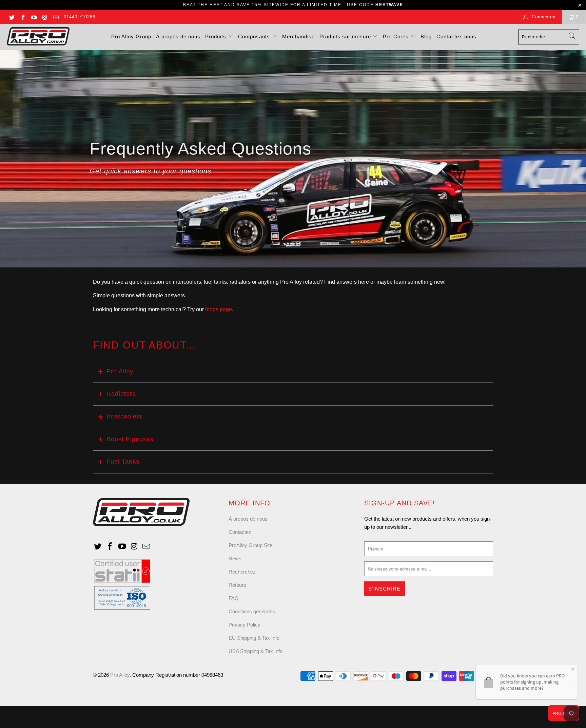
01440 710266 (79, 16)
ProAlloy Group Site (250, 545)
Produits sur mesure (346, 36)
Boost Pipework (130, 439)
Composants (255, 36)
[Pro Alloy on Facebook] (22, 16)
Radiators (121, 393)
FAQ (234, 598)
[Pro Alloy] (38, 36)
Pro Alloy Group (131, 36)
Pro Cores (396, 36)
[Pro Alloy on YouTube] (34, 16)
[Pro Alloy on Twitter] (11, 16)
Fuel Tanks (122, 461)
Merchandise (298, 36)
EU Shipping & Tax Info (254, 638)
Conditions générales (252, 611)
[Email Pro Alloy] (56, 16)
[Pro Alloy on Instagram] (44, 16)
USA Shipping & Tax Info (255, 651)
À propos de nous (178, 36)
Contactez (240, 532)
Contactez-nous (456, 36)
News (235, 558)
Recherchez (242, 572)
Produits (216, 36)
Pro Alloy (120, 371)
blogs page (218, 309)
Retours (237, 585)
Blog (426, 36)
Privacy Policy (244, 625)
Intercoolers (124, 416)
